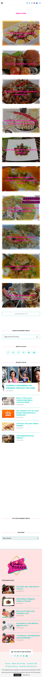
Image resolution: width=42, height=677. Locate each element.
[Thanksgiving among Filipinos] (8, 439)
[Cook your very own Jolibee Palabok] (8, 426)
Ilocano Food (17, 59)
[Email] (37, 3)
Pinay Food (26, 29)
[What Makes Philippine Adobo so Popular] (8, 602)
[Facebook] (27, 3)
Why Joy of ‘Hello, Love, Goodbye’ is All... (25, 612)
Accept (17, 675)
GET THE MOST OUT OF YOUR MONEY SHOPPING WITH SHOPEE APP (27, 413)
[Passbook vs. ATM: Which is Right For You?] (8, 626)
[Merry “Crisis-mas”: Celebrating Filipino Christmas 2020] (8, 401)
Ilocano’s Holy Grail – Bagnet (21, 64)
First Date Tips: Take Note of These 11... (27, 588)
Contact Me (32, 663)
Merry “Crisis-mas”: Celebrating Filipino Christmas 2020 (24, 400)
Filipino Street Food (17, 262)
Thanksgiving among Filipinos (25, 437)
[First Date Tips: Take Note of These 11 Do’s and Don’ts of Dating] (8, 590)
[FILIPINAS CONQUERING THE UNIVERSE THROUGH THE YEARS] (21, 379)
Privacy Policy (11, 666)
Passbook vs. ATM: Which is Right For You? (27, 624)
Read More (26, 675)
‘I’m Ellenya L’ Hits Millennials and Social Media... (28, 637)
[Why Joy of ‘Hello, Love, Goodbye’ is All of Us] (8, 614)
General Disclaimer (28, 666)
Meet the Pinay (18, 663)
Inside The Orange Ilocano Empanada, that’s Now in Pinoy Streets (21, 180)
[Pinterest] (34, 3)
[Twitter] (29, 3)
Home (7, 663)
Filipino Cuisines (17, 29)
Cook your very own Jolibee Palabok (27, 424)
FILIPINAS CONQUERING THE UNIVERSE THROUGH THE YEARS (20, 386)
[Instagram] (32, 3)
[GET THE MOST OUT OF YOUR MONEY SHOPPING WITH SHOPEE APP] (8, 414)
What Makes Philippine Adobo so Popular (25, 600)
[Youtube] (29, 352)
